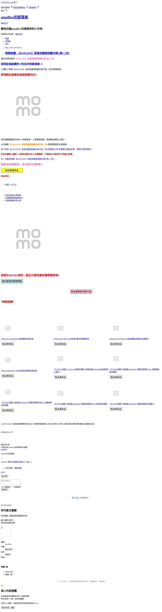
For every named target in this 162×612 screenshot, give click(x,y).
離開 (12, 607)
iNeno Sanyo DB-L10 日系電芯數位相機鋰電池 (71, 339)
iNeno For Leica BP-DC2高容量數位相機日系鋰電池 (129, 339)
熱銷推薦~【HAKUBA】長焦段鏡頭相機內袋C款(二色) (37, 53)
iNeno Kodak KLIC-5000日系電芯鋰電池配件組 (19, 371)
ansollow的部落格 (14, 17)
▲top (3, 472)
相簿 (7, 38)
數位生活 (18, 34)
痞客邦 (16, 462)
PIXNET (64, 581)
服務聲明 (102, 581)
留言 (21, 462)
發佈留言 (4, 489)
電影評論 (18, 468)
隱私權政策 (93, 581)
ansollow (4, 449)
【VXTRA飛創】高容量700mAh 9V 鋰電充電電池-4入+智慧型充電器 (80, 404)
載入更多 (4, 476)
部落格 (8, 41)
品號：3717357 (11, 184)
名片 (7, 44)
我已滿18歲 (5, 607)
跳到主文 (4, 23)
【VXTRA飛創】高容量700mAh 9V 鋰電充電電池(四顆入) (131, 404)
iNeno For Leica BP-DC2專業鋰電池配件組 (17, 339)
